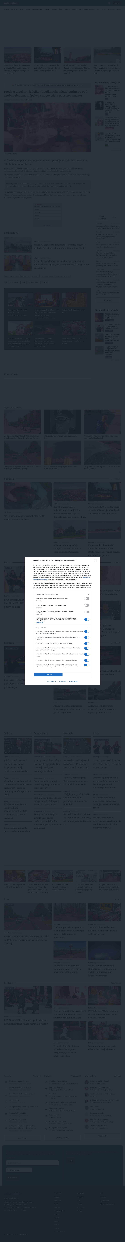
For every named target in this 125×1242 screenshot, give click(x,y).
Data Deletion (51, 681)
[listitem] (62, 594)
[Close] (96, 561)
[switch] (86, 598)
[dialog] (62, 621)
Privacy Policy (73, 681)
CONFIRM (48, 674)
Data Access (62, 681)
